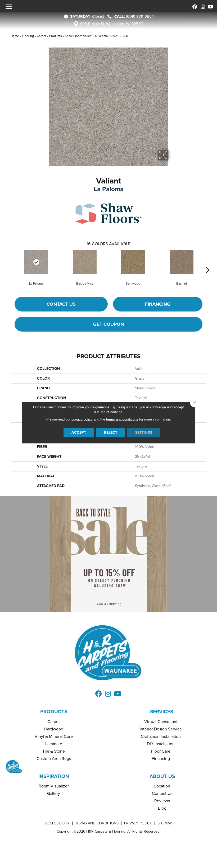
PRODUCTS (53, 711)
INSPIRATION (53, 776)
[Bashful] (181, 262)
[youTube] (209, 6)
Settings (143, 432)
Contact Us (61, 304)
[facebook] (194, 6)
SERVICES (161, 711)
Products (55, 36)
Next (208, 262)
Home (15, 36)
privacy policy (82, 419)
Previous (9, 262)
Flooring (28, 36)
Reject (110, 432)
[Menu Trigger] (9, 6)
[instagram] (201, 6)
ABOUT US (162, 776)
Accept (78, 432)
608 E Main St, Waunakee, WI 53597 (111, 24)
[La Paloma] (36, 262)
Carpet (41, 36)
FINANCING (157, 304)
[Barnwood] (133, 262)
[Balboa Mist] (84, 262)
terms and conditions (122, 419)
